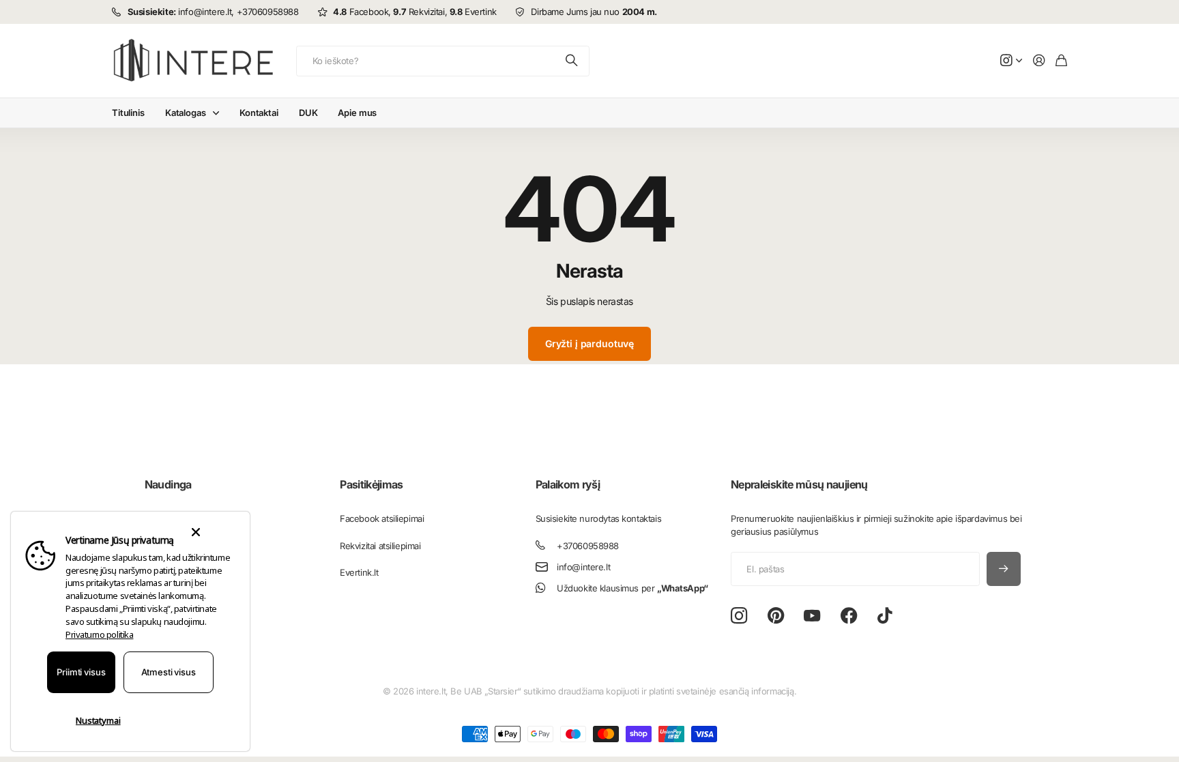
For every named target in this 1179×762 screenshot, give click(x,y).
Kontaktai (258, 112)
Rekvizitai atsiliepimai (380, 545)
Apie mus (357, 112)
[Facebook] (849, 616)
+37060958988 (588, 545)
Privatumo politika (99, 634)
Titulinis (128, 112)
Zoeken (572, 61)
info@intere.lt (583, 566)
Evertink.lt (359, 572)
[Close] (195, 532)
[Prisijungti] (1039, 61)
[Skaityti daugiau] (1011, 61)
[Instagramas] (739, 616)
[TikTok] (884, 616)
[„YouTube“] (812, 616)
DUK (308, 112)
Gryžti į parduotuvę (589, 343)
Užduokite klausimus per (632, 588)
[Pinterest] (776, 616)
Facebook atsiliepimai (382, 518)
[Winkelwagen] (1061, 61)
